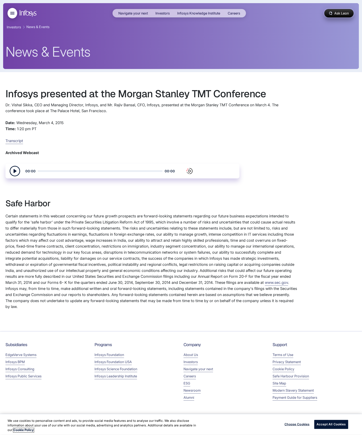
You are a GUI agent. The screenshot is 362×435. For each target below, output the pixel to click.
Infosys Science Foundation (115, 369)
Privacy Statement (287, 362)
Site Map (279, 383)
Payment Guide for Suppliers (295, 397)
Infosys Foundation (109, 355)
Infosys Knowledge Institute (198, 13)
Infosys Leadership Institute (115, 376)
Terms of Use (283, 355)
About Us (191, 355)
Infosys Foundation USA (113, 362)
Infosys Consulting (19, 369)
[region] (181, 424)
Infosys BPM (15, 362)
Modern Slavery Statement (293, 390)
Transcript (14, 141)
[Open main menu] (12, 13)
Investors (162, 13)
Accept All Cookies (331, 424)
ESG (187, 383)
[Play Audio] (15, 171)
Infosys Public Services (23, 376)
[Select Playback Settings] (189, 171)
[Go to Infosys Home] (29, 13)
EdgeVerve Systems (20, 355)
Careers (234, 13)
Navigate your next (133, 13)
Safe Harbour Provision (291, 376)
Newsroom (192, 390)
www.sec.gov (276, 282)
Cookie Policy (283, 369)
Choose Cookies (296, 424)
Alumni (189, 397)
